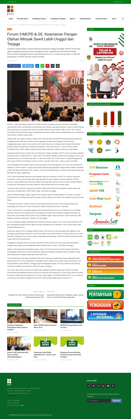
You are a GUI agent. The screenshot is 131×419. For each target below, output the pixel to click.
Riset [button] (114, 19)
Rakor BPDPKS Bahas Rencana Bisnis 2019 (45, 326)
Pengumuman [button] (85, 19)
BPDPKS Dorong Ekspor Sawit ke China (71, 326)
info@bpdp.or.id (12, 396)
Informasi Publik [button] (39, 19)
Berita (14, 24)
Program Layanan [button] (58, 19)
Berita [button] (72, 19)
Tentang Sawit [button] (101, 19)
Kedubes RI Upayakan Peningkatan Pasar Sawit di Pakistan (17, 327)
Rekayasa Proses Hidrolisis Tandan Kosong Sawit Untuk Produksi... (70, 354)
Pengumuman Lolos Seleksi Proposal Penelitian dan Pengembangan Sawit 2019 (26, 296)
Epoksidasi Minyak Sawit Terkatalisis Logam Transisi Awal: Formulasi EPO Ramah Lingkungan (65, 296)
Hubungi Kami (12, 2)
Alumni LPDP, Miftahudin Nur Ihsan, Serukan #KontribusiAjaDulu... (17, 354)
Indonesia (118, 2)
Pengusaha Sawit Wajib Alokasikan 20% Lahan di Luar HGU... (45, 354)
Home (11, 19)
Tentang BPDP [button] (22, 19)
